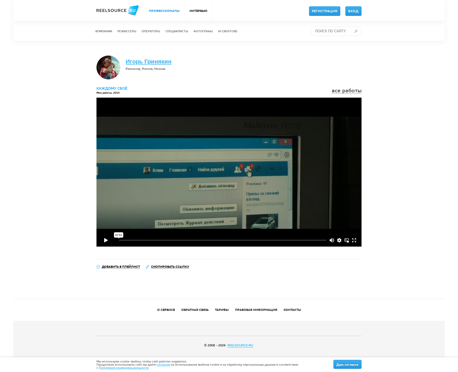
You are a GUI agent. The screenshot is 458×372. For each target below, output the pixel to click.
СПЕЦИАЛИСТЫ (176, 31)
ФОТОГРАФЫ (203, 31)
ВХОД (353, 11)
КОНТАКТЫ (292, 310)
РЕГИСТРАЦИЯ (324, 11)
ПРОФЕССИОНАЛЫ (164, 11)
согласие (163, 364)
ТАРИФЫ (222, 310)
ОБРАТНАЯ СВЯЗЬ (195, 310)
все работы (347, 91)
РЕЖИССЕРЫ (126, 31)
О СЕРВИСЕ (166, 310)
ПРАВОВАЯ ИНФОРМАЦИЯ (256, 310)
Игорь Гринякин (148, 61)
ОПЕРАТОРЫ (151, 31)
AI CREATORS (227, 31)
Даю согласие (347, 364)
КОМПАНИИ (103, 31)
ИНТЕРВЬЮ (198, 11)
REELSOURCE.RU (240, 345)
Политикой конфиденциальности (124, 368)
